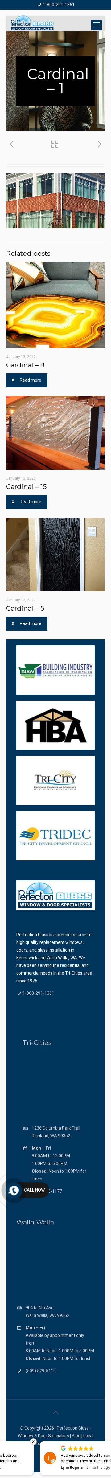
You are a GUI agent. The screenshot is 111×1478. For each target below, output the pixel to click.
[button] (107, 1441)
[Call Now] (13, 1190)
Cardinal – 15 (26, 486)
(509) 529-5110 (41, 1370)
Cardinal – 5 (25, 608)
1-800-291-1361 (59, 4)
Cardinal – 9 (25, 365)
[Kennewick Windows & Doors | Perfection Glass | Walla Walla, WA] (32, 23)
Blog (76, 1435)
